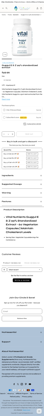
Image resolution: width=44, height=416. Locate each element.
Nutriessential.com (14, 403)
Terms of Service (36, 394)
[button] (3, 8)
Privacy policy (27, 397)
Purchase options (8, 105)
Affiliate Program (22, 394)
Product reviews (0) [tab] (12, 263)
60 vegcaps (7, 80)
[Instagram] (22, 384)
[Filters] (4, 270)
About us (10, 394)
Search (2, 394)
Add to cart (32, 154)
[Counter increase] (12, 134)
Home (4, 15)
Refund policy (15, 397)
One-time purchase (13, 110)
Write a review (22, 280)
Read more (6, 99)
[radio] (4, 110)
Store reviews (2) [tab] (32, 263)
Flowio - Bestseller (13, 15)
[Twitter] (18, 384)
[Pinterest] (26, 384)
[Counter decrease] (4, 134)
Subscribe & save (16, 117)
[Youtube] (30, 384)
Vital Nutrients (8, 62)
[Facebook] (14, 384)
